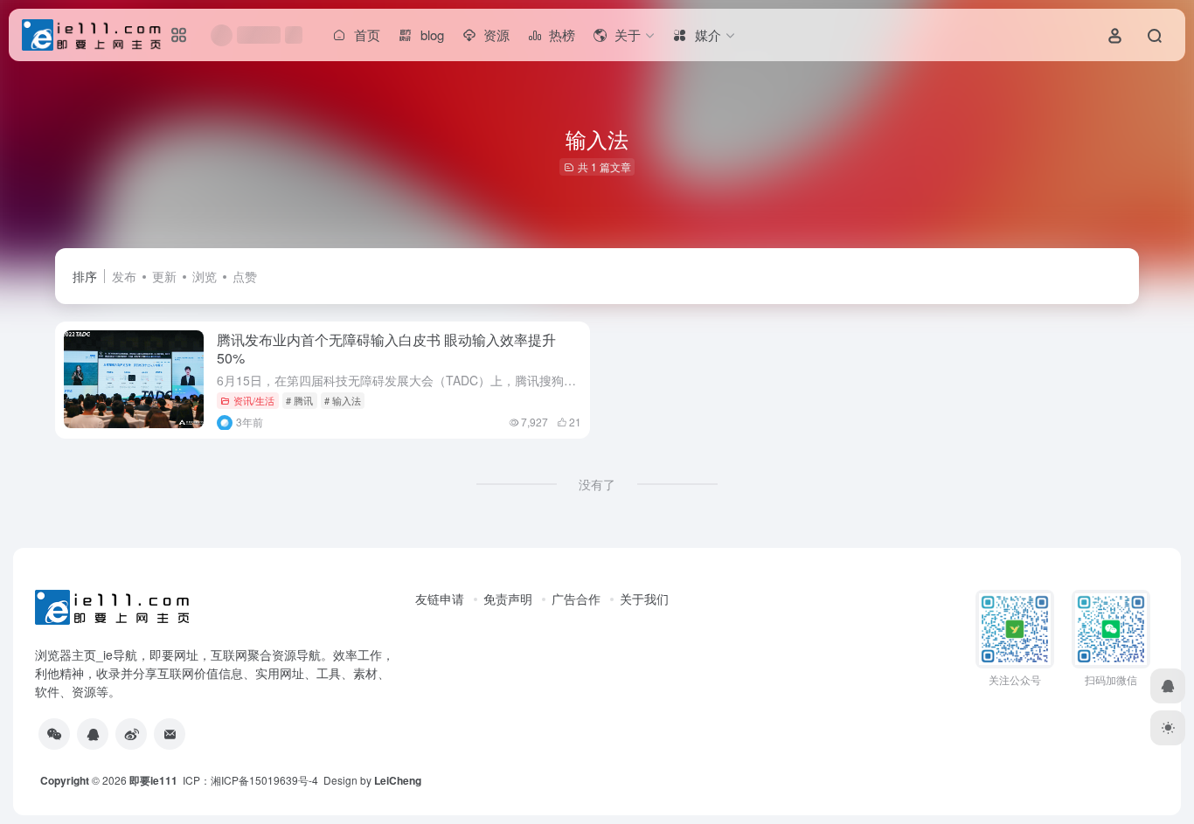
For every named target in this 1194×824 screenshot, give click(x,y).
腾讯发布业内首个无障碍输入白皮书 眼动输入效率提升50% (386, 348)
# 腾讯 (299, 400)
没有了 (597, 484)
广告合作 (576, 598)
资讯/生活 (253, 400)
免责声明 (507, 598)
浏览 (204, 276)
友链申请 (439, 598)
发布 (124, 276)
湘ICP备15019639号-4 (264, 779)
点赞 (245, 276)
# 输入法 (342, 400)
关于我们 (644, 598)
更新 (164, 276)
